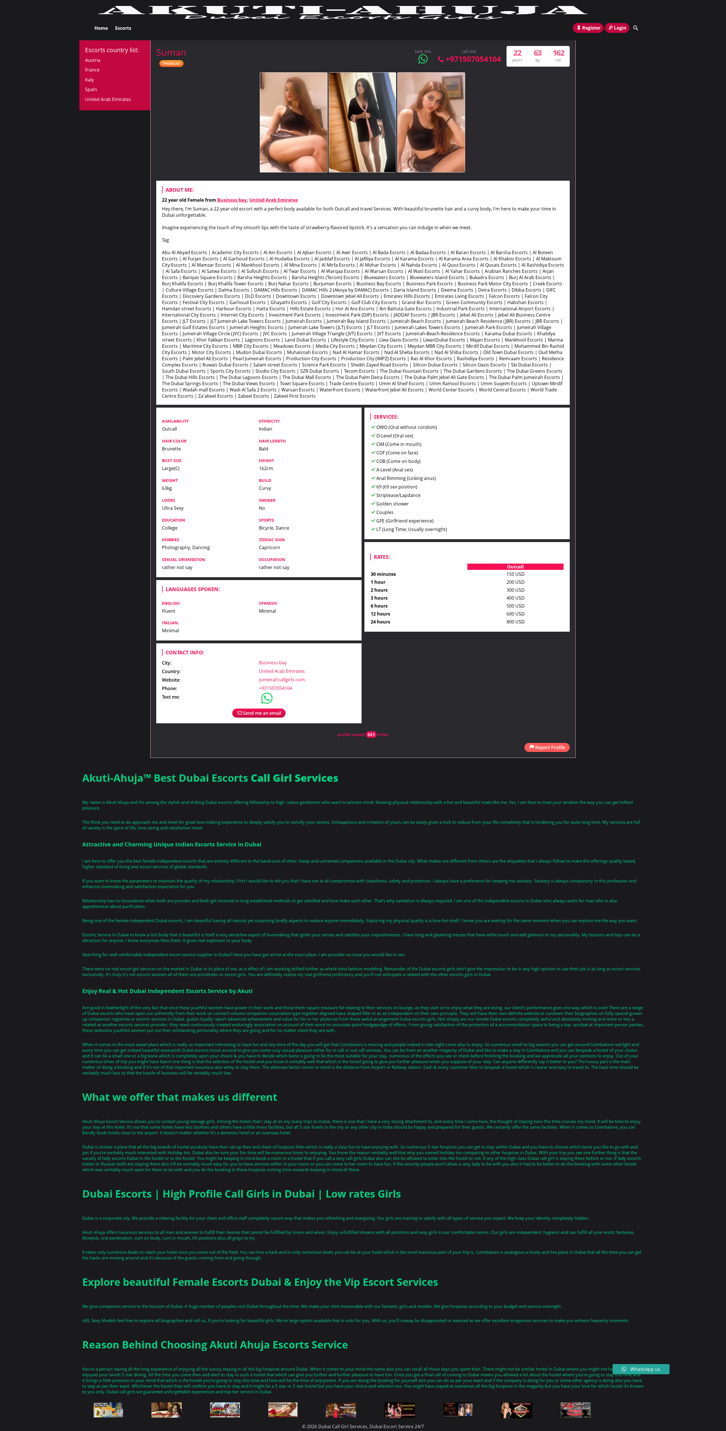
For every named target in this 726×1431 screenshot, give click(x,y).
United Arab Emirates (273, 200)
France (92, 70)
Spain (91, 89)
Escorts (123, 28)
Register (591, 28)
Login (620, 28)
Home (101, 28)
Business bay (232, 200)
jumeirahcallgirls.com (282, 679)
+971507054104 (473, 59)
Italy (89, 80)
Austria (92, 60)
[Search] (636, 28)
